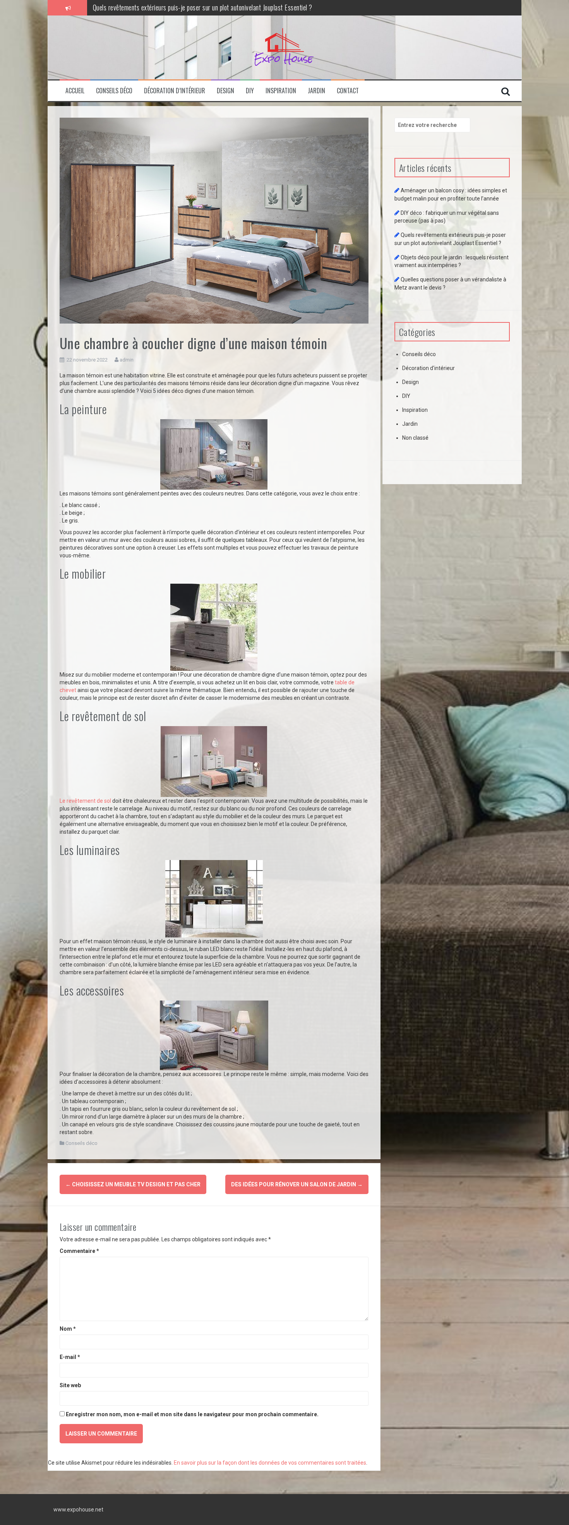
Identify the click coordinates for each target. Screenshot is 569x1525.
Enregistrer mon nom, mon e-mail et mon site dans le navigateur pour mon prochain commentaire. (192, 1414)
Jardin (316, 90)
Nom (68, 1329)
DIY (250, 90)
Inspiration (281, 90)
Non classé (415, 438)
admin (127, 360)
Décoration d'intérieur (428, 368)
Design (225, 90)
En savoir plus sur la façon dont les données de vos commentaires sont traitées (270, 1463)
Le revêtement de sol (85, 801)
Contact (348, 90)
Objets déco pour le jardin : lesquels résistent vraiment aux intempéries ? (184, 7)
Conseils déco (114, 90)
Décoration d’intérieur (174, 90)
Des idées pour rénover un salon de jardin (297, 1184)
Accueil (74, 90)
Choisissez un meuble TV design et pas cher (133, 1184)
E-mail (70, 1357)
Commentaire (79, 1251)
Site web (70, 1385)
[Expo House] (284, 47)
